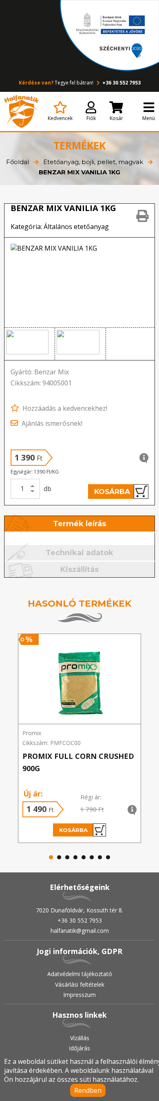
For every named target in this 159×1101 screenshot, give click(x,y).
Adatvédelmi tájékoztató (79, 974)
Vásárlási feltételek (79, 984)
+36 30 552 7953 (121, 82)
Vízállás (79, 1038)
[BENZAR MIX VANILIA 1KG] (79, 282)
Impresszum (79, 995)
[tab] (79, 524)
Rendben (88, 1090)
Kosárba (112, 491)
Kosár (116, 118)
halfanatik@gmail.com (80, 930)
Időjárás (79, 1048)
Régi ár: (91, 797)
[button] (29, 344)
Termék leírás (79, 523)
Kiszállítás (79, 569)
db (47, 488)
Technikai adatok (79, 552)
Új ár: (33, 793)
